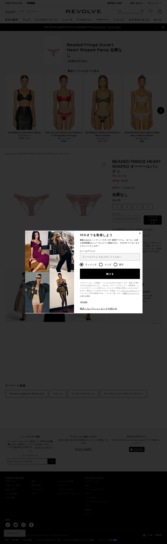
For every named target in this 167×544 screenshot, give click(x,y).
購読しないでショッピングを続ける (98, 308)
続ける (110, 273)
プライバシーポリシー (129, 291)
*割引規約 (84, 302)
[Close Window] (140, 233)
